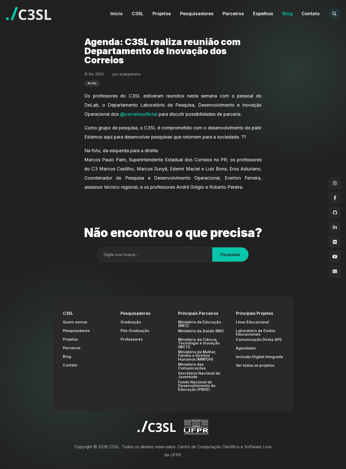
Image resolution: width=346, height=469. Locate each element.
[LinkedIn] (335, 227)
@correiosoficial (138, 114)
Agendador (246, 348)
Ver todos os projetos (255, 365)
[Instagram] (335, 183)
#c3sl (92, 83)
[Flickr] (335, 242)
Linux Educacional (252, 322)
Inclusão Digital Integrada (259, 357)
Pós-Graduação (135, 330)
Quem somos (75, 322)
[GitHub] (335, 212)
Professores (132, 339)
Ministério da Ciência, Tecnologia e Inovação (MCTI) (199, 343)
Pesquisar (230, 254)
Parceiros (233, 13)
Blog (287, 13)
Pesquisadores (197, 13)
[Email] (335, 271)
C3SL (137, 13)
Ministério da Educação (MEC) (199, 324)
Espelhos (263, 13)
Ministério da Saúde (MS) (201, 331)
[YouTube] (335, 256)
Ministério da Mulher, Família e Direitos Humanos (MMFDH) (197, 355)
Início (116, 13)
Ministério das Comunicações (192, 366)
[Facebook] (335, 198)
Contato (311, 13)
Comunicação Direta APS (259, 339)
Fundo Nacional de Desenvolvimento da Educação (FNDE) (196, 386)
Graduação (131, 322)
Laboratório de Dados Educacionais (255, 332)
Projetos (161, 13)
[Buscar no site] (334, 13)
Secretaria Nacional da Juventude (199, 375)
